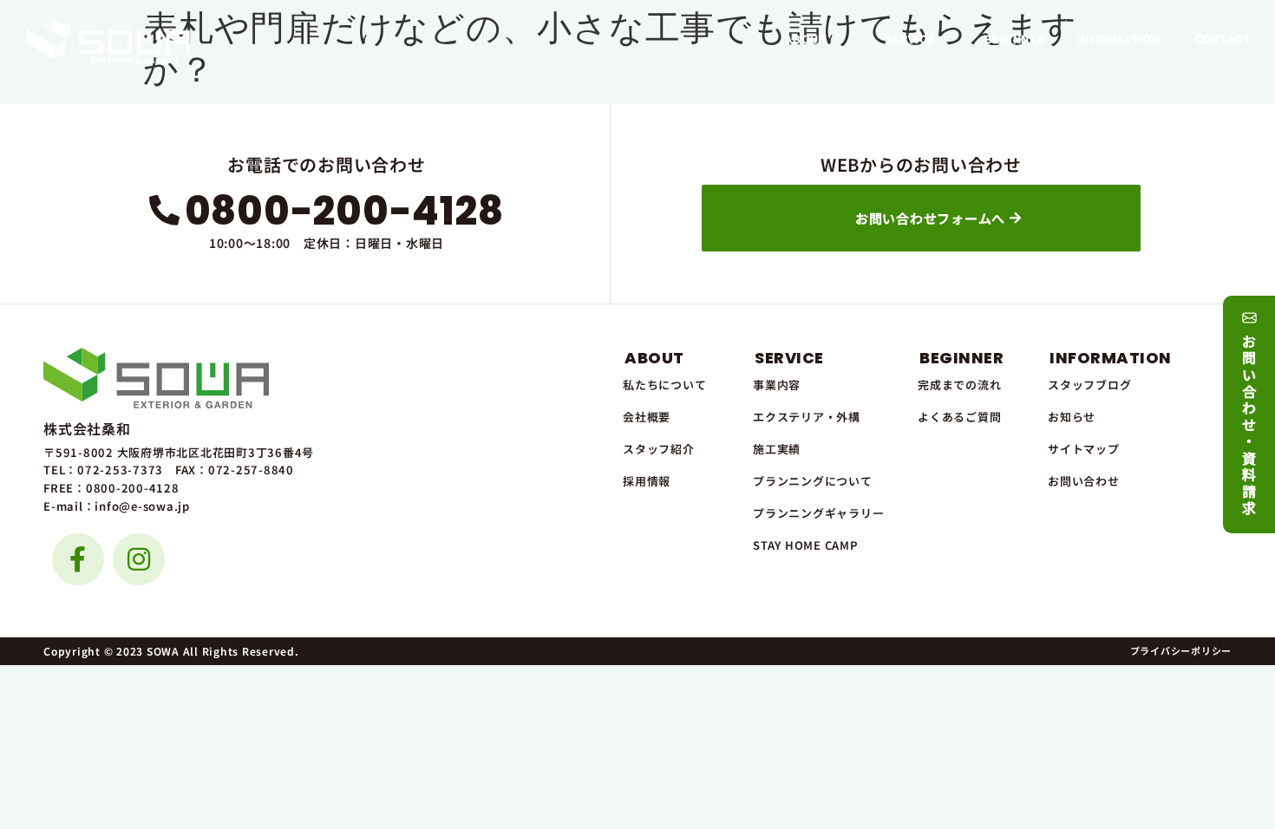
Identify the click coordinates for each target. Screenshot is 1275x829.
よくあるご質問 (959, 416)
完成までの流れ (959, 384)
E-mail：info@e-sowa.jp (116, 506)
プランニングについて (813, 481)
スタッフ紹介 (659, 449)
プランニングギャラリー (818, 513)
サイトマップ (1084, 449)
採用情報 (646, 481)
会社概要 (646, 416)
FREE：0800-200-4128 (111, 488)
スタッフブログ (1089, 384)
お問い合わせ (1084, 481)
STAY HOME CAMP (806, 545)
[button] (806, 39)
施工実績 (777, 449)
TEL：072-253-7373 (103, 469)
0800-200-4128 (344, 211)
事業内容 (777, 384)
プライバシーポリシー (1181, 650)
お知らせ (1071, 416)
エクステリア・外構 (806, 416)
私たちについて (664, 384)
